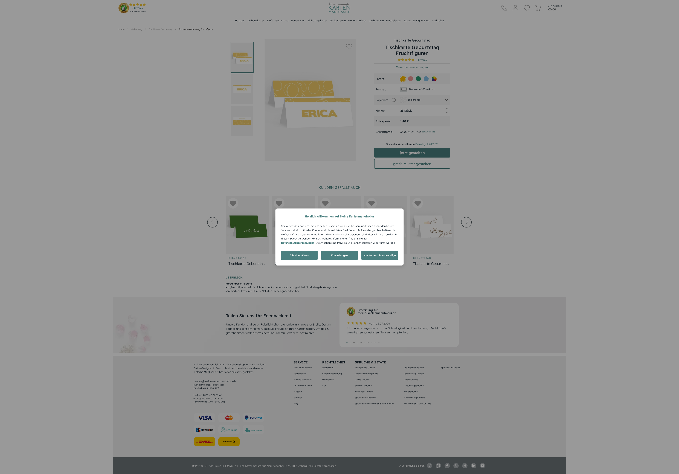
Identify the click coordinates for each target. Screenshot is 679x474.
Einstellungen (339, 255)
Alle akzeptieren (299, 255)
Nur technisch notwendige (380, 255)
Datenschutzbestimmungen (298, 242)
